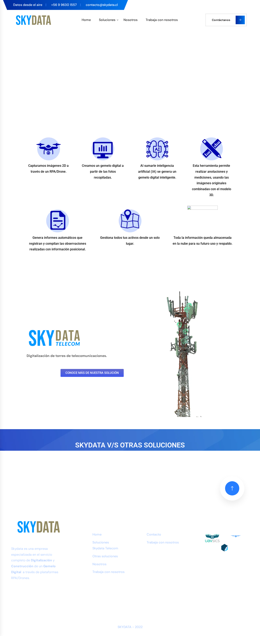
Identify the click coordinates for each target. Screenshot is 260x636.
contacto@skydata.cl (102, 5)
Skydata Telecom (105, 548)
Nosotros (131, 20)
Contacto (154, 534)
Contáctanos (221, 20)
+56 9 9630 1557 (64, 5)
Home (86, 20)
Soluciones (107, 20)
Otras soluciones (105, 556)
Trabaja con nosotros (162, 20)
